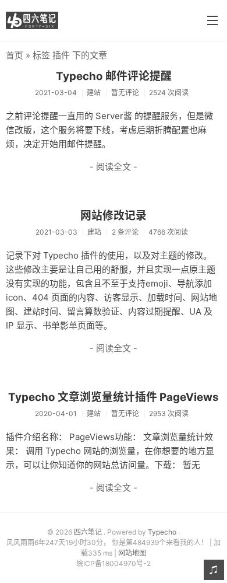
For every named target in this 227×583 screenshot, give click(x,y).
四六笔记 (89, 532)
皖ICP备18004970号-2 (113, 563)
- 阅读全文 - (113, 166)
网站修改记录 (113, 215)
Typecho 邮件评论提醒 (114, 76)
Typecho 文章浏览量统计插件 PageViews (113, 397)
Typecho (163, 532)
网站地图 (132, 553)
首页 (14, 55)
